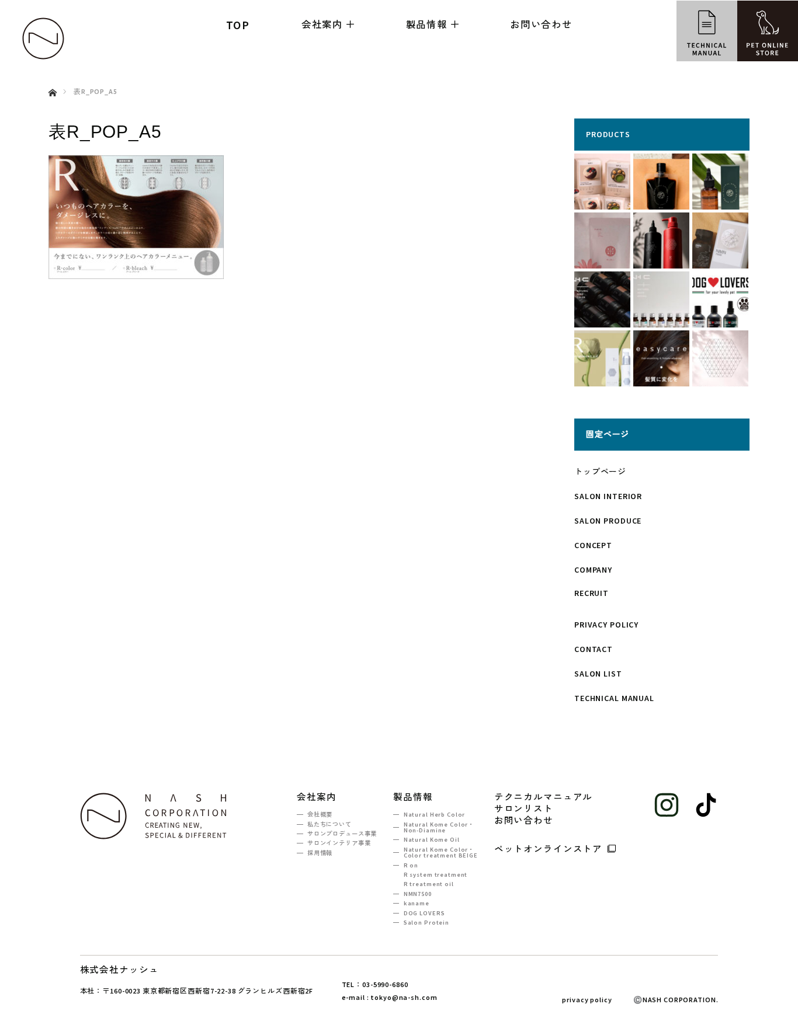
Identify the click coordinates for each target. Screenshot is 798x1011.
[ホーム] (52, 79)
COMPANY (593, 569)
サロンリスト (523, 809)
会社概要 (319, 814)
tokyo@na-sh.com (403, 997)
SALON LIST (598, 673)
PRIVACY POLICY (606, 624)
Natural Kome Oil (432, 839)
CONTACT (593, 649)
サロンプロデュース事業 (342, 834)
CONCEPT (593, 545)
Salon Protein (426, 922)
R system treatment (435, 874)
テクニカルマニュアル (543, 797)
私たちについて (329, 824)
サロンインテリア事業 (338, 843)
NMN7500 (418, 894)
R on (411, 865)
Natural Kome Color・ (439, 827)
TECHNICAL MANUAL (614, 698)
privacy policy (587, 999)
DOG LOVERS (424, 913)
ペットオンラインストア (548, 848)
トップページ (600, 471)
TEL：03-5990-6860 (375, 984)
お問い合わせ (541, 24)
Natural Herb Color (434, 814)
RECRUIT (591, 593)
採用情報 (319, 853)
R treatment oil (429, 884)
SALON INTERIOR (608, 496)
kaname (416, 903)
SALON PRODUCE (607, 520)
